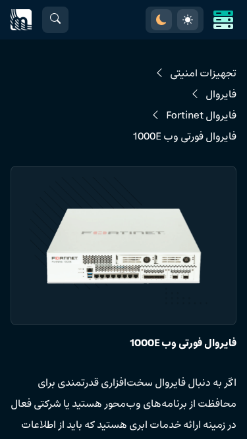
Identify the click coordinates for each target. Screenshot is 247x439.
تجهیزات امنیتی (203, 74)
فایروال (221, 95)
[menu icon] (223, 20)
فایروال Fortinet (201, 116)
